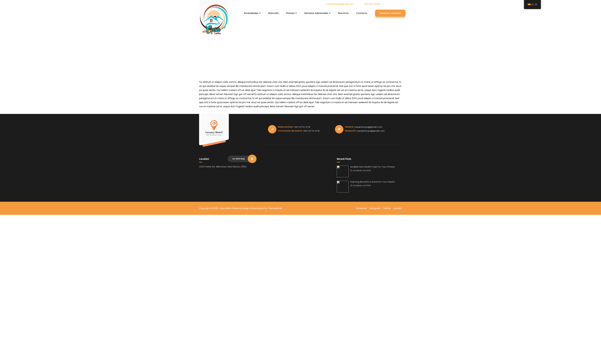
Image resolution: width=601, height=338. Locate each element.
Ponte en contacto (390, 13)
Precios (290, 13)
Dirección (273, 13)
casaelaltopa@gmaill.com (368, 126)
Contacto (361, 13)
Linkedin (397, 208)
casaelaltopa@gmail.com (340, 4)
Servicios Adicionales (316, 13)
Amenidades (251, 13)
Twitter (387, 208)
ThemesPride (274, 208)
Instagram (375, 208)
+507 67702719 (372, 4)
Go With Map (238, 158)
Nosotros (343, 13)
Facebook (361, 208)
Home (295, 49)
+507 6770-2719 (302, 126)
